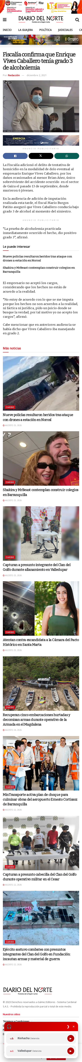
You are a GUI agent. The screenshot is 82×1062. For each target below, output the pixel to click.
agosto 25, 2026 (13, 425)
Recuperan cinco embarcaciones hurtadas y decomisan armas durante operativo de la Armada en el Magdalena (36, 720)
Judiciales (65, 30)
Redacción (14, 75)
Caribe (10, 407)
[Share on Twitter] (41, 156)
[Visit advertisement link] (41, 7)
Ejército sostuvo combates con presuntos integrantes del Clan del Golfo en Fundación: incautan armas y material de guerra (36, 954)
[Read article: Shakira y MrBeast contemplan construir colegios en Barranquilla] (41, 458)
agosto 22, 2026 (13, 809)
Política (45, 30)
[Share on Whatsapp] (66, 156)
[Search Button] (77, 19)
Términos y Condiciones (16, 1021)
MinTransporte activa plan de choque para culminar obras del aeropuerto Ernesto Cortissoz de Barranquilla (40, 799)
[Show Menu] (4, 19)
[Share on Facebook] (15, 156)
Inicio (7, 30)
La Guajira (25, 30)
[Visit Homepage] (40, 19)
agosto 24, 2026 (13, 730)
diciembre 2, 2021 (37, 75)
